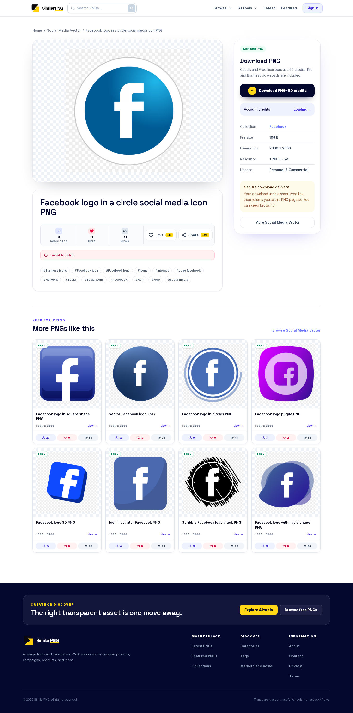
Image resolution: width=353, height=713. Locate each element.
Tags (244, 656)
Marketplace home (256, 666)
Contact (296, 656)
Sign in (312, 8)
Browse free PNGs (301, 610)
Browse (220, 8)
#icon (139, 279)
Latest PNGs (202, 646)
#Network (50, 279)
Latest (269, 8)
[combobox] (101, 8)
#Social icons (94, 279)
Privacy (295, 666)
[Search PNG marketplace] (131, 8)
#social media (178, 279)
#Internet (162, 270)
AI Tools (245, 8)
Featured (289, 8)
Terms (294, 676)
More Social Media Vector (277, 222)
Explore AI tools (258, 610)
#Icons (142, 270)
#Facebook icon (86, 270)
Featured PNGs (204, 656)
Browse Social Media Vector (296, 330)
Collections (201, 666)
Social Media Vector (64, 30)
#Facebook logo (118, 270)
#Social (71, 279)
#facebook (119, 279)
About (294, 646)
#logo (156, 279)
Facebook (277, 127)
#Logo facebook (189, 270)
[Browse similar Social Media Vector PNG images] (93, 347)
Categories (249, 646)
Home (37, 30)
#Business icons (55, 270)
